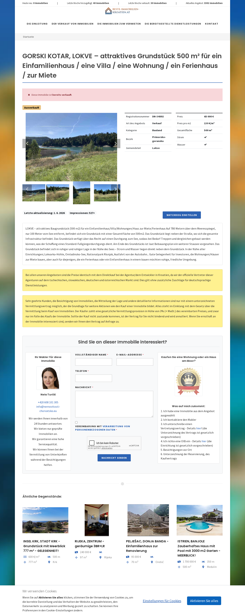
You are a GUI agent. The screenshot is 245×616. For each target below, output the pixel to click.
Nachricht (84, 387)
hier (198, 428)
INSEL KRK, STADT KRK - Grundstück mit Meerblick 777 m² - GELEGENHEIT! (44, 546)
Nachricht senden (114, 457)
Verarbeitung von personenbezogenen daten (102, 428)
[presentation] (19, 543)
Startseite (28, 36)
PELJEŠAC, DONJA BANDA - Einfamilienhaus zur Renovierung (147, 546)
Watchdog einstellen (182, 215)
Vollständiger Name (91, 354)
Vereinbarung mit (102, 428)
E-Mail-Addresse (130, 354)
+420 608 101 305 (48, 402)
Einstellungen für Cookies (162, 600)
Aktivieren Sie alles (204, 600)
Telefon (82, 371)
